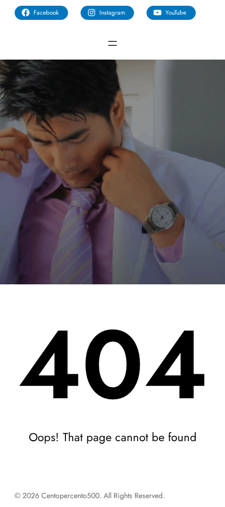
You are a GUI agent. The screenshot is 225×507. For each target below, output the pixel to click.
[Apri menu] (112, 43)
